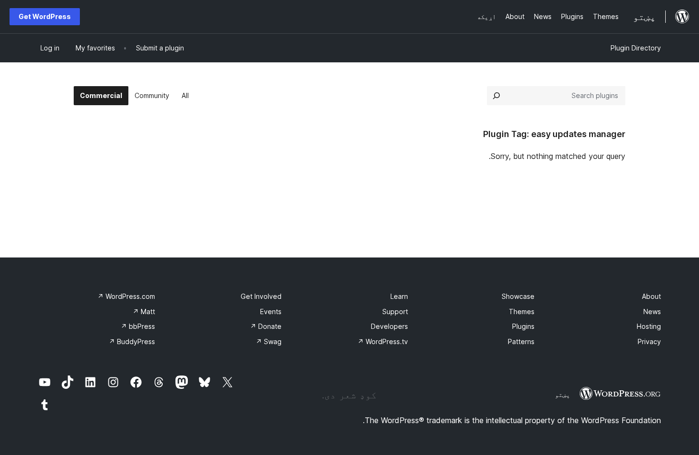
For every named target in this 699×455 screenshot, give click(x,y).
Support (395, 311)
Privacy (649, 341)
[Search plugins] (496, 95)
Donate (266, 326)
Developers (389, 326)
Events (271, 311)
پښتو (562, 394)
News (652, 311)
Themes (521, 311)
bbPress (138, 326)
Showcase (518, 296)
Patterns (521, 341)
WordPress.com (126, 296)
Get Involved (261, 296)
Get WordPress (45, 16)
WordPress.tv (383, 341)
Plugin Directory (636, 48)
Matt (144, 311)
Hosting (649, 326)
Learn (399, 296)
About (651, 296)
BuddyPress (132, 341)
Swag (269, 341)
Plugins (523, 326)
